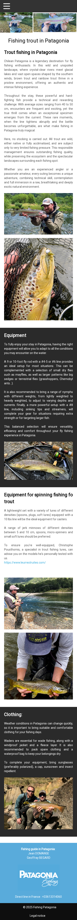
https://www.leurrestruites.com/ (25, 562)
